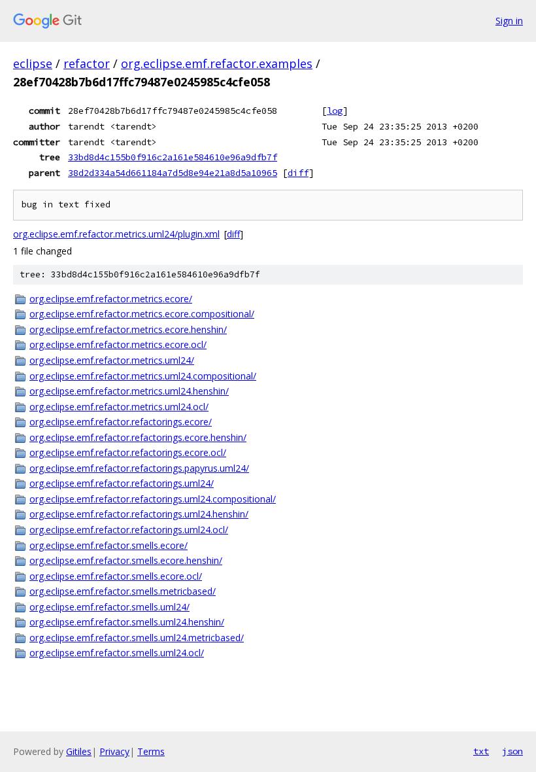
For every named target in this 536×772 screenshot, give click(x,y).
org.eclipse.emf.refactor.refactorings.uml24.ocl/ (128, 529)
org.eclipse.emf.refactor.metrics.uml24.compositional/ (142, 376)
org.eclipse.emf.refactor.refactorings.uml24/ (121, 483)
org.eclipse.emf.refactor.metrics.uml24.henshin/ (129, 391)
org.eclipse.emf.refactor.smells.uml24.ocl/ (116, 652)
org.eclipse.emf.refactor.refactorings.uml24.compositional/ (152, 499)
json (512, 751)
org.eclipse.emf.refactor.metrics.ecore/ (110, 298)
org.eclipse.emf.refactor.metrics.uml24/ (111, 360)
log (335, 110)
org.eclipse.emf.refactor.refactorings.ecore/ (120, 421)
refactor (86, 63)
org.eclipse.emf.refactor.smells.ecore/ (108, 545)
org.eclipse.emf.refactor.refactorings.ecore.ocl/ (127, 452)
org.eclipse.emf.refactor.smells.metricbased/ (122, 591)
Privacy (114, 751)
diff (298, 173)
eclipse (32, 63)
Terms (151, 751)
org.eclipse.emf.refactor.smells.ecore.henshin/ (125, 560)
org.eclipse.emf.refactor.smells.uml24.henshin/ (126, 622)
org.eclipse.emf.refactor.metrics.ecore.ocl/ (118, 344)
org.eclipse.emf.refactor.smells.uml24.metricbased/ (136, 637)
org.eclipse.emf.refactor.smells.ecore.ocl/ (115, 576)
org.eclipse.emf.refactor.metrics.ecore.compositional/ (141, 313)
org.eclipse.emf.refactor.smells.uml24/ (109, 607)
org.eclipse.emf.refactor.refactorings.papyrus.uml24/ (139, 468)
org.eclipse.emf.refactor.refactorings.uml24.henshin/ (138, 514)
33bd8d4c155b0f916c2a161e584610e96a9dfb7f (172, 157)
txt (481, 751)
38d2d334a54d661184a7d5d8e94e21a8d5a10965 (172, 173)
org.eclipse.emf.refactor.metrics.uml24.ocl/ (119, 406)
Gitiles (79, 751)
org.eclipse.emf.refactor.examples (216, 63)
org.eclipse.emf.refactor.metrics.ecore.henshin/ (128, 329)
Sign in (509, 20)
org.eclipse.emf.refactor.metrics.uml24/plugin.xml (116, 234)
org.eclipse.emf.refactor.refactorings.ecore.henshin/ (137, 437)
